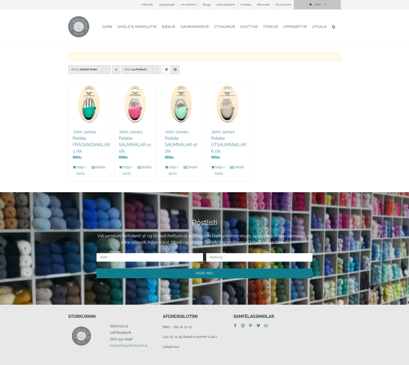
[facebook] (235, 325)
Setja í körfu (81, 170)
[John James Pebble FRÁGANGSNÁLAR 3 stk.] (89, 104)
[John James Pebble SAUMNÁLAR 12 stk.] (135, 104)
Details (100, 167)
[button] (334, 27)
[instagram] (243, 325)
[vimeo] (258, 325)
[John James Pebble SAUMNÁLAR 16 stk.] (181, 104)
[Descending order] (116, 69)
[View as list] (175, 69)
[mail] (266, 325)
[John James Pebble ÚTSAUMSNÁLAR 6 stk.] (227, 104)
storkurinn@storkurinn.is (128, 345)
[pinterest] (250, 325)
